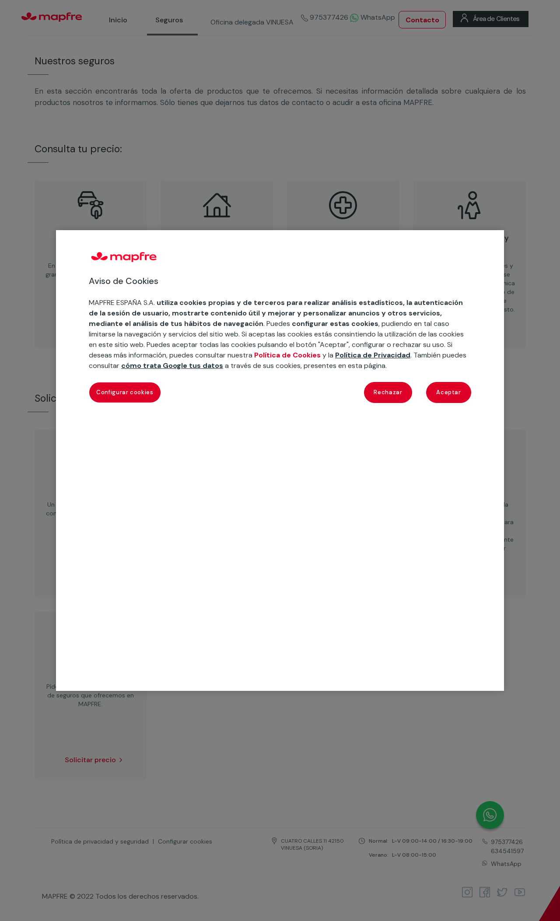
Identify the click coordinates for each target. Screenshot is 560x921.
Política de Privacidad (372, 355)
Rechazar (388, 392)
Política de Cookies (287, 355)
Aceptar (448, 392)
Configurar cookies (125, 392)
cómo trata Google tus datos (172, 365)
